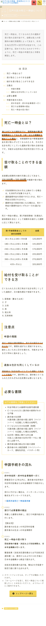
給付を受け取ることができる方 (20, 81)
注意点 (10, 85)
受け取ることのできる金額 (18, 77)
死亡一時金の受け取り (20, 110)
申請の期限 (15, 89)
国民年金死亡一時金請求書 (18, 500)
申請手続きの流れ (15, 100)
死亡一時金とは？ (15, 73)
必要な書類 (12, 96)
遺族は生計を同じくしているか (24, 92)
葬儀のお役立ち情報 (10, 15)
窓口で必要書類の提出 (20, 106)
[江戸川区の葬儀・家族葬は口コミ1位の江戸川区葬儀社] (15, 3)
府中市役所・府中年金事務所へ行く (26, 103)
